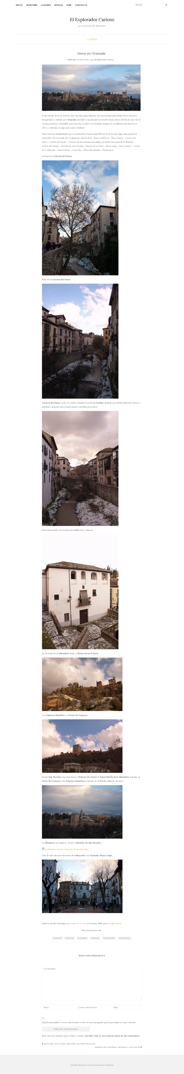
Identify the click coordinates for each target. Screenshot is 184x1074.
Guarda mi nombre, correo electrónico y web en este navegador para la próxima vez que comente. (89, 1022)
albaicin (57, 938)
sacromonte (109, 938)
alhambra (82, 938)
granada (95, 938)
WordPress (109, 1065)
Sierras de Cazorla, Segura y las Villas (118, 1047)
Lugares (46, 5)
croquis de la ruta (77, 923)
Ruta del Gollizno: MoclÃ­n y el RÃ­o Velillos (69, 1044)
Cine (68, 5)
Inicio (19, 5)
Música (58, 5)
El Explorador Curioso (92, 19)
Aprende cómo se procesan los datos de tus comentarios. (112, 1035)
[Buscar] (166, 5)
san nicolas (124, 938)
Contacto (81, 5)
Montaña (31, 5)
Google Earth (114, 923)
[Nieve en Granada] (91, 88)
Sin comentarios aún (91, 930)
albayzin (69, 938)
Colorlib (89, 1065)
